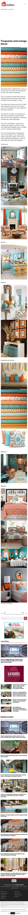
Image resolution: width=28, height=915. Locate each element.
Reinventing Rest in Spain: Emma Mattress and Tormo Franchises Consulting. (12, 854)
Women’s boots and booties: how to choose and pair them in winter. (14, 756)
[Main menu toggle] (25, 4)
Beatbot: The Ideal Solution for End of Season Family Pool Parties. (20, 701)
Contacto (25, 886)
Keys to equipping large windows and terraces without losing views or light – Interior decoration (12, 661)
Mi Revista (17, 896)
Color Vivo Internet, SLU (14, 902)
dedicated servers (4, 905)
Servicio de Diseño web (17, 886)
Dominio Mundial (4, 893)
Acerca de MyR (14, 888)
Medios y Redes (19, 884)
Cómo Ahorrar (18, 893)
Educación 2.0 (4, 891)
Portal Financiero (18, 894)
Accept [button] (12, 913)
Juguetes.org (3, 896)
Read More (17, 913)
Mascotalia (17, 891)
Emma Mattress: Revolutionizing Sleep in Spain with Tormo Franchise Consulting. (20, 709)
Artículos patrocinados (5, 886)
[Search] (25, 618)
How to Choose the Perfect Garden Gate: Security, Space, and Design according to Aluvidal (19, 686)
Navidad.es (3, 894)
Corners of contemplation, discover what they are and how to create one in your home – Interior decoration (20, 694)
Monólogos (3, 898)
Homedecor (4, 9)
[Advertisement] (14, 25)
